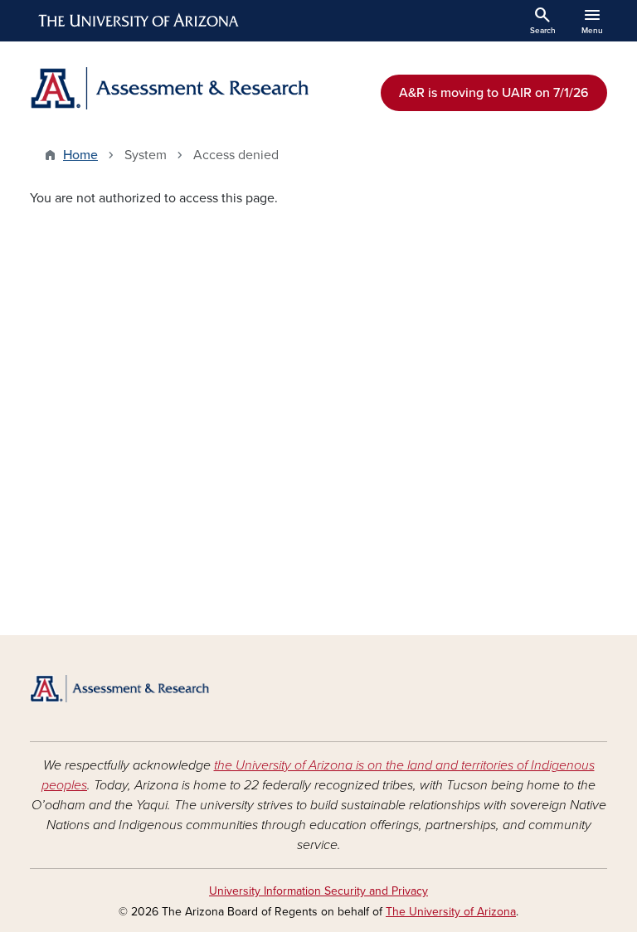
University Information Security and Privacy (318, 891)
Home (80, 155)
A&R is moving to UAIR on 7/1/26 (494, 93)
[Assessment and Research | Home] (169, 88)
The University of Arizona (451, 912)
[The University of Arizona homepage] (139, 20)
